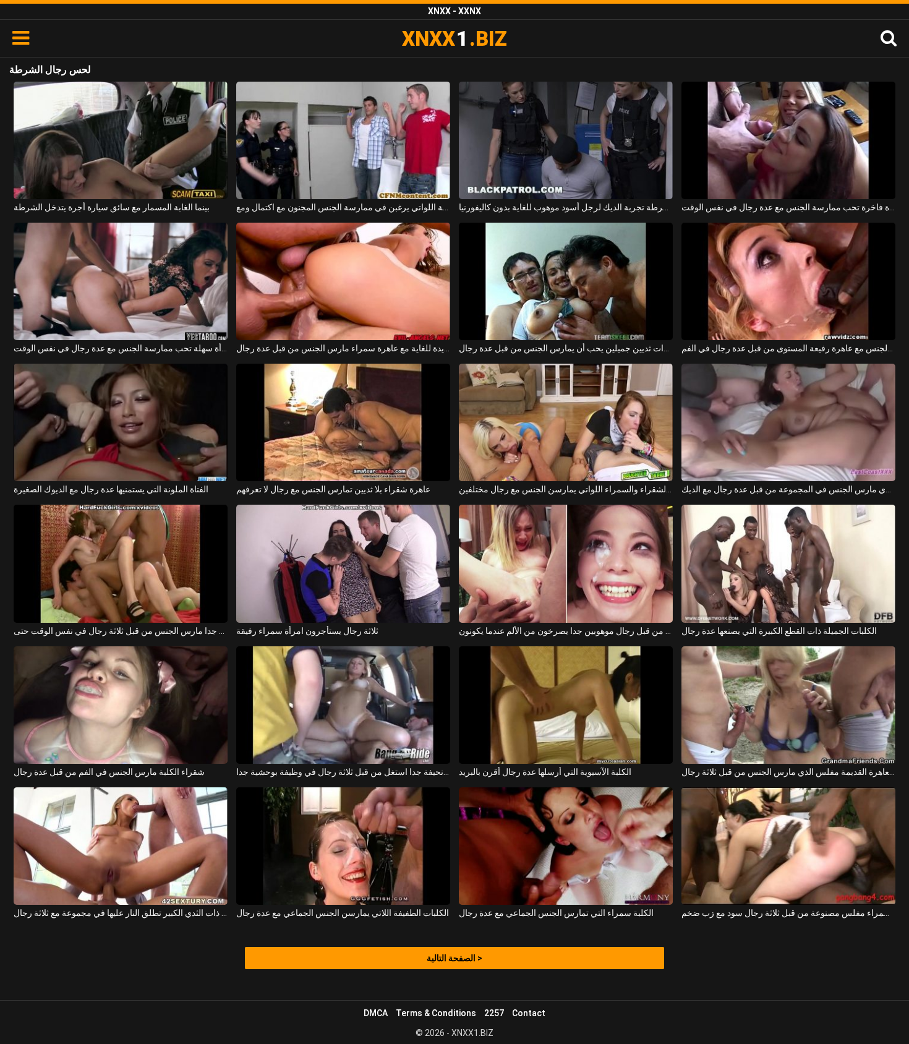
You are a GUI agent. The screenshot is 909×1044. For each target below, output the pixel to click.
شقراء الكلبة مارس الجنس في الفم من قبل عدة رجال (109, 772)
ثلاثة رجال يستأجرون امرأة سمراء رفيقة (307, 631)
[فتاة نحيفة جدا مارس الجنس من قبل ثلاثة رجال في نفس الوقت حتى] (121, 563)
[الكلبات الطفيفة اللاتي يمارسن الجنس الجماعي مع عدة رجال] (343, 846)
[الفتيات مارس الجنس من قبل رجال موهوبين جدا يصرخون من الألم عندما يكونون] (566, 563)
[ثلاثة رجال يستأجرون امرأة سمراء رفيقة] (343, 563)
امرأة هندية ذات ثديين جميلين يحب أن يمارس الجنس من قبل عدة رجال (566, 348)
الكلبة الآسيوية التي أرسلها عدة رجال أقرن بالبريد (545, 772)
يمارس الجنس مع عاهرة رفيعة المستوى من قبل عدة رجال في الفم (788, 348)
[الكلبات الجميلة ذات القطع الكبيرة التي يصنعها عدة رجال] (788, 563)
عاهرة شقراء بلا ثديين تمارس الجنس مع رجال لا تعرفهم (333, 489)
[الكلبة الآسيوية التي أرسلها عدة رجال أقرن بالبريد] (566, 705)
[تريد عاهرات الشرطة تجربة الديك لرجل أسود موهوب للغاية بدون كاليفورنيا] (566, 140)
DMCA (376, 1013)
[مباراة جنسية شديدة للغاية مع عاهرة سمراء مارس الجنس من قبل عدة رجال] (343, 281)
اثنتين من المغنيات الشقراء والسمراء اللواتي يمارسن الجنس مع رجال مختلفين (566, 489)
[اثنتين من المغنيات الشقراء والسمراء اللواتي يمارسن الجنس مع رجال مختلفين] (566, 422)
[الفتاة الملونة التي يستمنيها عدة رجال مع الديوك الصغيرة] (121, 422)
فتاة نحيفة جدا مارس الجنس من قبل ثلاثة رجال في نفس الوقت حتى (121, 631)
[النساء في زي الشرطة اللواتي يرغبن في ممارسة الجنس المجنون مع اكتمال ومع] (343, 140)
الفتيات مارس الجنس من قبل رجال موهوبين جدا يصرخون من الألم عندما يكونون (566, 631)
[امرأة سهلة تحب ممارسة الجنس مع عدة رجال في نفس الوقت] (121, 281)
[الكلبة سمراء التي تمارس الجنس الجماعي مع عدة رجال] (566, 846)
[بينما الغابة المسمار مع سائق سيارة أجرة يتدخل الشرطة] (121, 140)
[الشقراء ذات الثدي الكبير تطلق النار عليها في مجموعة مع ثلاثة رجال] (121, 846)
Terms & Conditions (436, 1013)
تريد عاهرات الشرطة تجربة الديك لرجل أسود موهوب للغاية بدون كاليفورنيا (566, 207)
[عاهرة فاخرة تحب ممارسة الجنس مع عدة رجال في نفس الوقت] (788, 140)
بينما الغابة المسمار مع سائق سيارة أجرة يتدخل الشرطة (112, 207)
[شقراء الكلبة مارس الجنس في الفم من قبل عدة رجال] (121, 705)
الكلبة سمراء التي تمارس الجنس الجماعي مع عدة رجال (556, 913)
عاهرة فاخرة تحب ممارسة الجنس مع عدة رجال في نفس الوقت (788, 207)
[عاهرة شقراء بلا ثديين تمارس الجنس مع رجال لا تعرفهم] (343, 422)
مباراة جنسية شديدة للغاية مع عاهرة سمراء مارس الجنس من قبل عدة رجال (343, 348)
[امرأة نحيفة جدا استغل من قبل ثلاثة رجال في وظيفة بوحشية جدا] (343, 705)
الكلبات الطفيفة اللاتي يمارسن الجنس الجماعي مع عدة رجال (342, 913)
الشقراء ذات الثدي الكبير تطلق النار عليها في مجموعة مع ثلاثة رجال (121, 913)
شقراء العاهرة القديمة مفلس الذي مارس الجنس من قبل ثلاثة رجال (788, 772)
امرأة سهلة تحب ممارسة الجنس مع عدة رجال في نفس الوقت (121, 348)
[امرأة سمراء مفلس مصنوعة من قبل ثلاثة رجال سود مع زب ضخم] (788, 846)
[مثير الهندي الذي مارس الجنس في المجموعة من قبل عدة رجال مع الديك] (788, 422)
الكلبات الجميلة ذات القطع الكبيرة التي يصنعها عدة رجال (779, 631)
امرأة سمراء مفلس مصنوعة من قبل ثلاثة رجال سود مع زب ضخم (788, 913)
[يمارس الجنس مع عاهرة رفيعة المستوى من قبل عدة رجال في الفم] (788, 281)
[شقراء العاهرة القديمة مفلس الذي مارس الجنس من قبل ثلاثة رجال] (788, 705)
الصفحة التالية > (454, 958)
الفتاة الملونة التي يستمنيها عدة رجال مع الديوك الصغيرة (111, 489)
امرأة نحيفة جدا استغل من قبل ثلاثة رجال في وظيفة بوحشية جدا (343, 772)
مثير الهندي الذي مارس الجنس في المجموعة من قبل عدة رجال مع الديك (788, 489)
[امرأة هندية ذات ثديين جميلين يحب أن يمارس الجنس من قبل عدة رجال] (566, 281)
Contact (528, 1013)
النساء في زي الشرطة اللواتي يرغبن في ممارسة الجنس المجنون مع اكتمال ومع (343, 207)
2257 (494, 1013)
